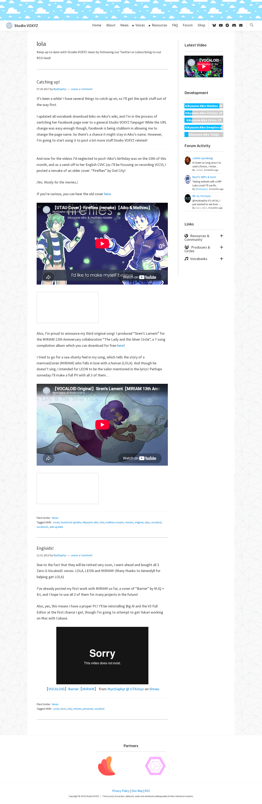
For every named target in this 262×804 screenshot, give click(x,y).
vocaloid (156, 522)
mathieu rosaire (115, 522)
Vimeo (154, 689)
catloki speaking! (202, 158)
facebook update (71, 522)
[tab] (203, 237)
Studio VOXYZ (26, 25)
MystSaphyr (202, 188)
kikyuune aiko (90, 522)
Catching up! (48, 82)
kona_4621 (201, 207)
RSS (147, 791)
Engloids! (45, 548)
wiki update (56, 527)
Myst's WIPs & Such (204, 177)
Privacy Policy (121, 791)
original (139, 522)
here (107, 193)
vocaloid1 (42, 527)
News (55, 518)
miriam (129, 522)
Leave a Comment (81, 89)
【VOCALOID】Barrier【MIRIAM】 (71, 689)
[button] (252, 25)
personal (88, 709)
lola (102, 522)
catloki (199, 169)
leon (63, 709)
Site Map (137, 791)
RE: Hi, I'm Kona (201, 196)
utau (147, 522)
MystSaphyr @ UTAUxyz (125, 689)
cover (56, 522)
